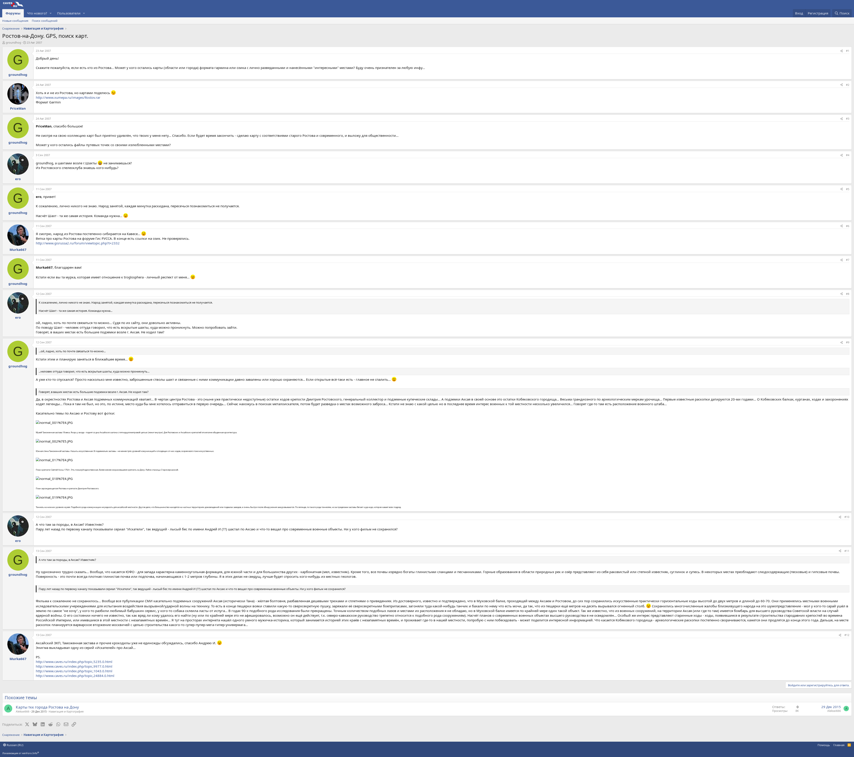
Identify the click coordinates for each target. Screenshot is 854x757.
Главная (838, 745)
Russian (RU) (14, 745)
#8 (847, 294)
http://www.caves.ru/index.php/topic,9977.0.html (74, 666)
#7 (847, 260)
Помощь (824, 745)
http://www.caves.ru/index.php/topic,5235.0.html (74, 661)
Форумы (13, 13)
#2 (847, 85)
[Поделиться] (841, 51)
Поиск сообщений (44, 21)
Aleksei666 (22, 711)
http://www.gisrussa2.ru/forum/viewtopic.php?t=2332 (78, 243)
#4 (847, 155)
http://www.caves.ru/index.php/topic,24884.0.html (75, 675)
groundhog (13, 42)
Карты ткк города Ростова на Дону (47, 707)
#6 (847, 226)
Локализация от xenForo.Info (20, 753)
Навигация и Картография (66, 711)
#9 (847, 342)
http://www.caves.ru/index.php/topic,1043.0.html (74, 671)
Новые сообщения (15, 21)
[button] (51, 13)
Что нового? (37, 13)
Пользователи (69, 13)
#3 (847, 119)
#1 (847, 51)
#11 (846, 551)
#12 (846, 635)
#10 (846, 517)
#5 (847, 189)
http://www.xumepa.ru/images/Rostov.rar (68, 97)
